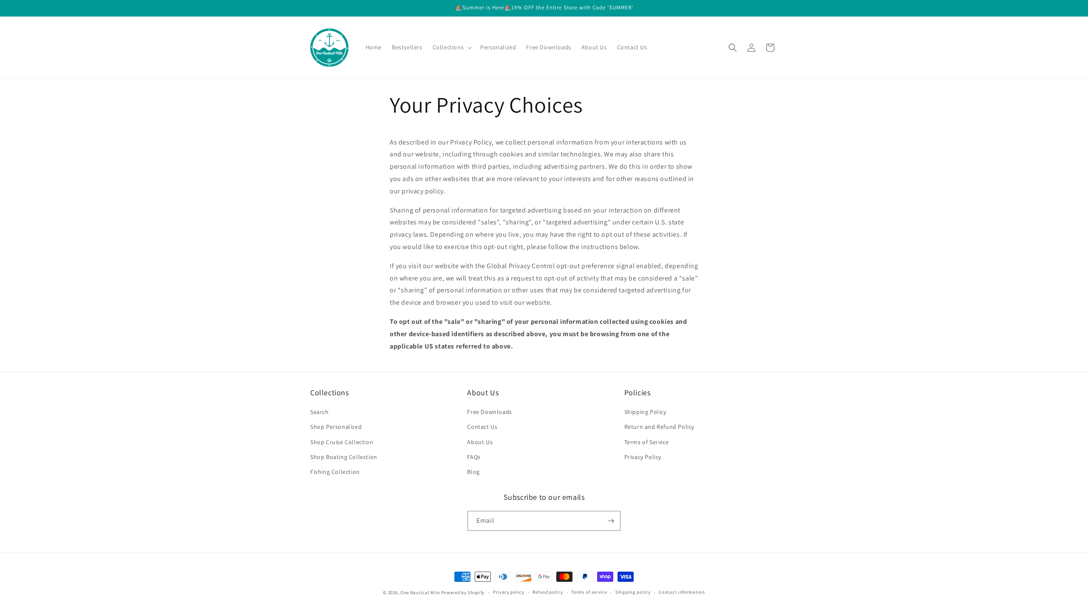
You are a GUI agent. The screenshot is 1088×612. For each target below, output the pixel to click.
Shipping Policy (645, 412)
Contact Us (482, 427)
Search (319, 412)
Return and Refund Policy (659, 427)
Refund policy (548, 592)
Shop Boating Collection (343, 457)
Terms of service (589, 592)
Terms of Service (646, 442)
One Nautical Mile (420, 592)
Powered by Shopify (463, 592)
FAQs (473, 457)
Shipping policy (633, 592)
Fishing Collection (335, 472)
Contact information (682, 592)
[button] (452, 47)
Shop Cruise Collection (341, 442)
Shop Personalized (336, 427)
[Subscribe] (610, 521)
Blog (473, 472)
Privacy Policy (642, 457)
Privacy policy (508, 592)
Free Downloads (489, 412)
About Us (480, 442)
